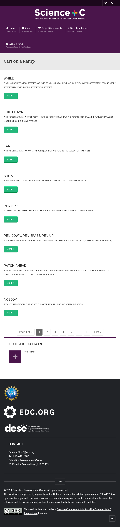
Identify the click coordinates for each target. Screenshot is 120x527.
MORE (10, 96)
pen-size (11, 206)
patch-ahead (15, 265)
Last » (97, 332)
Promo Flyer (29, 352)
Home (11, 29)
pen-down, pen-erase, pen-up (29, 236)
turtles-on (14, 112)
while (9, 78)
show (8, 176)
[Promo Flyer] (15, 356)
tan (7, 146)
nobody (10, 299)
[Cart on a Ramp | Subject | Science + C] (60, 14)
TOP (60, 481)
